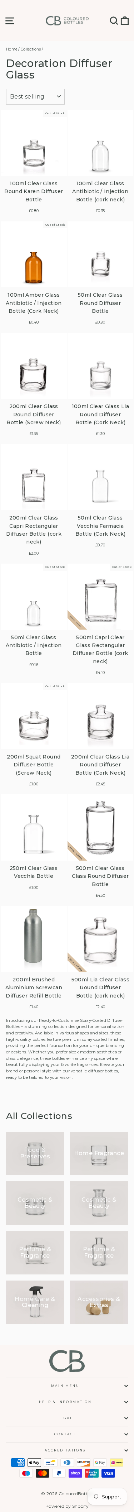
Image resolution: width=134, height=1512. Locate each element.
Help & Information (65, 1402)
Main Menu (65, 1386)
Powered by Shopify (67, 1506)
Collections (31, 49)
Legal (65, 1418)
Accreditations (65, 1450)
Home (11, 49)
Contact (65, 1434)
